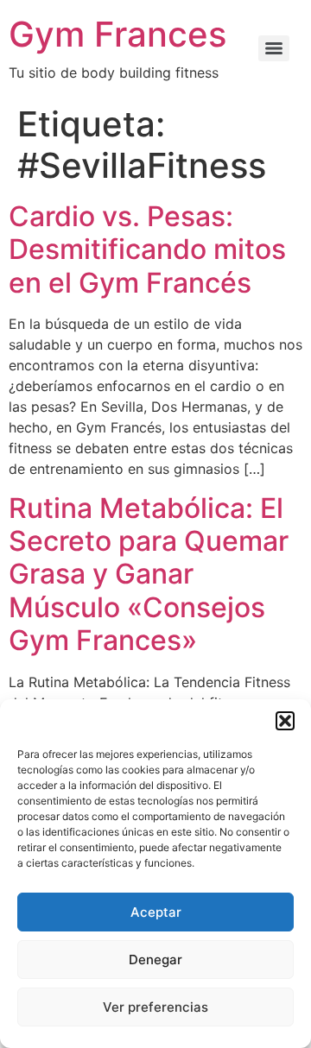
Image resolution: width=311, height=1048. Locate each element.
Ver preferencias (155, 1007)
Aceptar (155, 912)
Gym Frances (117, 34)
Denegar (155, 959)
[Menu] (273, 48)
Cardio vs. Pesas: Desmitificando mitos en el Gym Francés (147, 249)
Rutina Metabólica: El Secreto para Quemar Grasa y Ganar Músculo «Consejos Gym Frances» (149, 574)
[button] (285, 720)
